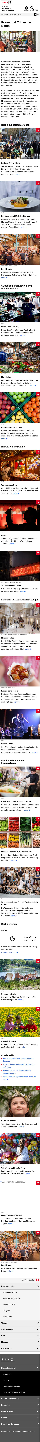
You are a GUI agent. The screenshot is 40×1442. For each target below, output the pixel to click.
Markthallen (6, 377)
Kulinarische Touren (9, 691)
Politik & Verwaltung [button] (10, 1399)
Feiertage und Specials (12, 1298)
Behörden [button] (5, 1405)
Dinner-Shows (7, 744)
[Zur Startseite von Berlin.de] (7, 1361)
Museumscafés (7, 638)
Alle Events (7, 1317)
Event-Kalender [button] (7, 1286)
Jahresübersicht (9, 1304)
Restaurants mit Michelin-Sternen (15, 216)
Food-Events (6, 269)
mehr (16, 174)
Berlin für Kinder (8, 1121)
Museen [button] (4, 1342)
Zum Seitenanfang (29, 1280)
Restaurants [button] (6, 1348)
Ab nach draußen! (8, 1041)
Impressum (7, 1374)
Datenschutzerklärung (11, 1386)
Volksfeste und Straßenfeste (13, 1168)
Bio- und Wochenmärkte (11, 427)
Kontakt (6, 1380)
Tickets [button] (4, 1323)
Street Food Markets (9, 327)
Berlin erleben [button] (7, 1411)
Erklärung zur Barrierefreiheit (14, 1392)
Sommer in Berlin (8, 994)
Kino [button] (3, 1336)
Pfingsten (6, 1311)
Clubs (3, 535)
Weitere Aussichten (8, 953)
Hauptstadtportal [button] (8, 1368)
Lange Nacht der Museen (11, 1215)
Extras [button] (4, 1418)
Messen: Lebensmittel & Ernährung (16, 852)
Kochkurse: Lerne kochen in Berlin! (16, 802)
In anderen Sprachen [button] (10, 1424)
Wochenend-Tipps (10, 1292)
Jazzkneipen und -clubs (11, 586)
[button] (36, 14)
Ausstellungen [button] (7, 1329)
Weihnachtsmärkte (9, 485)
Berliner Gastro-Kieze (10, 163)
